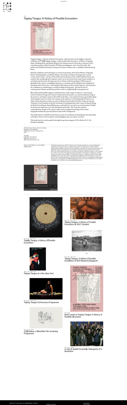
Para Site (9, 7)
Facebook (86, 403)
